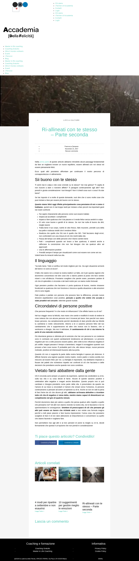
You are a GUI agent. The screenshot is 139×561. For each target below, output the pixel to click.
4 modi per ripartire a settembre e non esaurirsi (45, 505)
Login (57, 11)
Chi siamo (59, 3)
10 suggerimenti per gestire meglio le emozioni (69, 505)
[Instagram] (15, 4)
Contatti (58, 8)
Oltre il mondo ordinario (14, 51)
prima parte (44, 162)
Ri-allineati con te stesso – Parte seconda (92, 506)
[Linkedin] (25, 4)
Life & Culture (71, 120)
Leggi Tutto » (39, 511)
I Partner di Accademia (64, 6)
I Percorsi (8, 56)
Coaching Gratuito (12, 49)
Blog (7, 59)
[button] (46, 442)
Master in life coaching (14, 46)
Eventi (7, 54)
